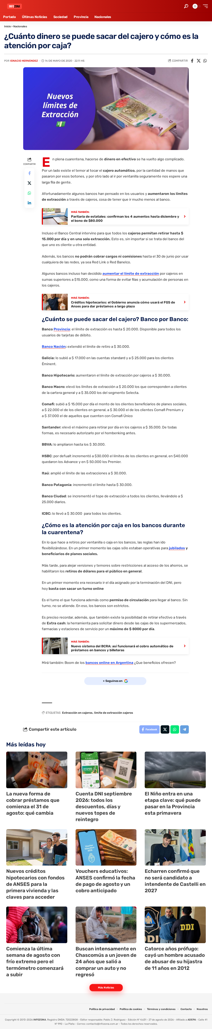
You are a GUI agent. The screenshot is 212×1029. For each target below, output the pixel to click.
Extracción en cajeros (77, 713)
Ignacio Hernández (24, 60)
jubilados (177, 548)
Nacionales (20, 26)
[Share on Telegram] (184, 729)
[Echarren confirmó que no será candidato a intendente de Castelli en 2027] (175, 847)
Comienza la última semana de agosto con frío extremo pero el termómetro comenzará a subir (35, 961)
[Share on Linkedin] (29, 203)
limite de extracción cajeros (113, 713)
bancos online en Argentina (109, 663)
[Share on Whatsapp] (205, 61)
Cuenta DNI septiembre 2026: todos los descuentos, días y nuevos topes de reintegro (104, 807)
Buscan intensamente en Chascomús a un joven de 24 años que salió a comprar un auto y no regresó (106, 961)
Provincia (62, 329)
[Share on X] (198, 61)
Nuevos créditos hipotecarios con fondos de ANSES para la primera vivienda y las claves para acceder (35, 884)
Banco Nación (54, 346)
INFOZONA (39, 1019)
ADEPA (192, 1019)
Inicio (7, 26)
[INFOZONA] (14, 6)
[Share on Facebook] (192, 61)
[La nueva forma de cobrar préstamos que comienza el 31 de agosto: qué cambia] (36, 770)
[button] (186, 6)
